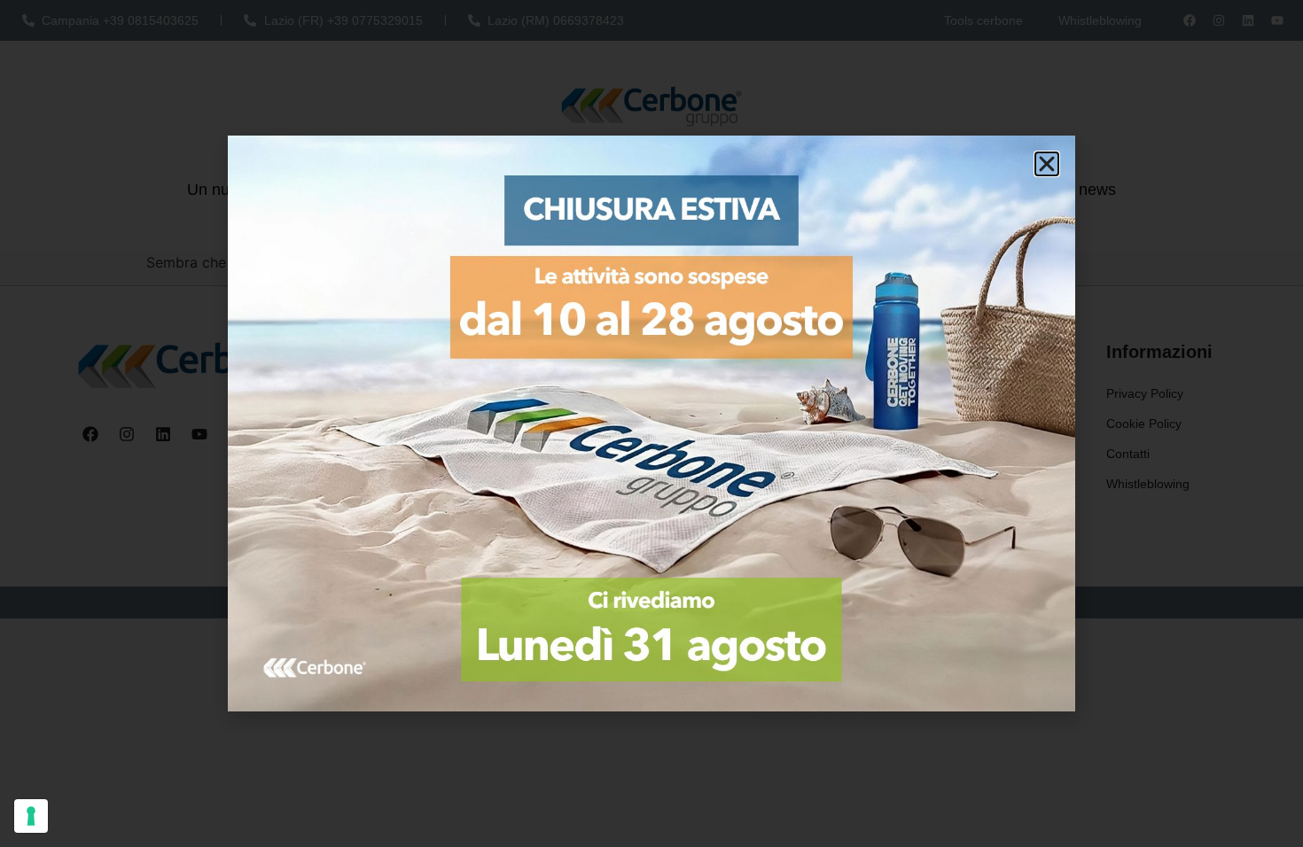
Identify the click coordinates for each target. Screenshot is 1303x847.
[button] (1046, 164)
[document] (651, 423)
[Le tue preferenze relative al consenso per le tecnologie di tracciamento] (31, 816)
